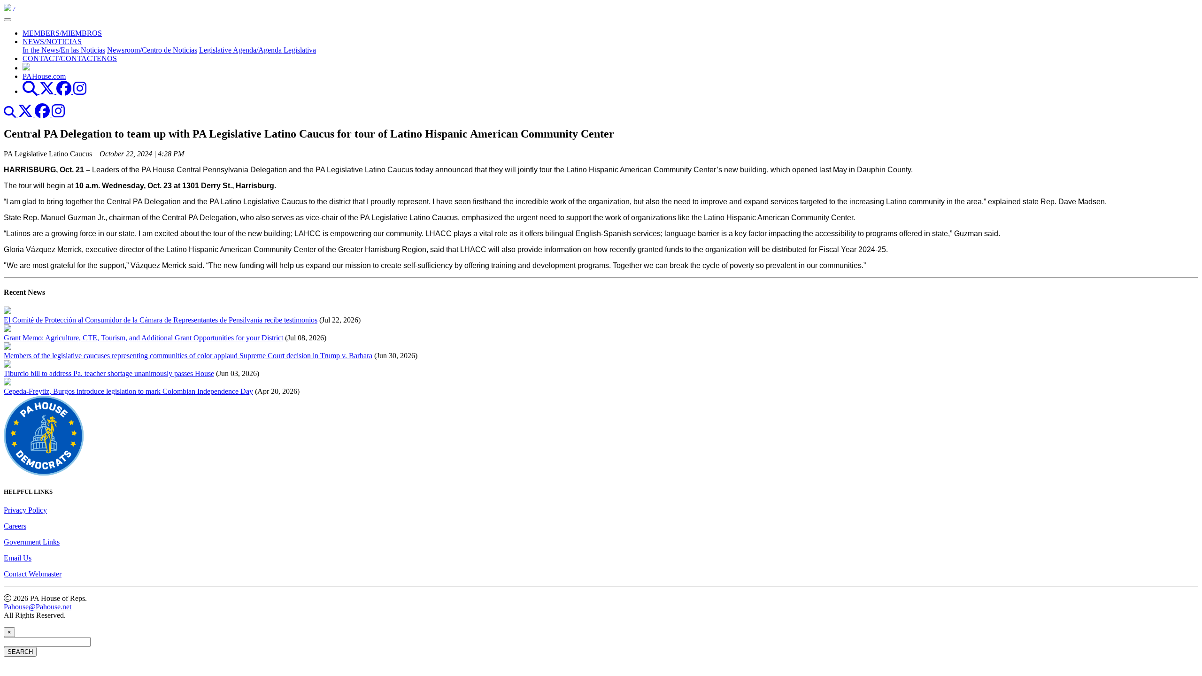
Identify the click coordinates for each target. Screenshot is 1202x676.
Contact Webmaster (33, 574)
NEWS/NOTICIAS (52, 42)
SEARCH (20, 651)
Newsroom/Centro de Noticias (152, 50)
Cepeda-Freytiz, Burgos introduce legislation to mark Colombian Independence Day (128, 391)
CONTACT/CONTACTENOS (70, 58)
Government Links (32, 542)
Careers (15, 526)
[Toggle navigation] (7, 19)
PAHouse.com (44, 76)
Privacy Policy (25, 510)
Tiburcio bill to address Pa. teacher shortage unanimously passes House (109, 373)
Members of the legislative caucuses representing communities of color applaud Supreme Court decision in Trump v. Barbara (188, 356)
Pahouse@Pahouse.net (37, 607)
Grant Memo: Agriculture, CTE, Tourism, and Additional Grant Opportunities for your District (143, 338)
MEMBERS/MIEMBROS (62, 33)
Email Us (17, 558)
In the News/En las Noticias (64, 50)
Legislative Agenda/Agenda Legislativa (257, 50)
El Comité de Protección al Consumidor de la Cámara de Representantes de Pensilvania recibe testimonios (160, 320)
